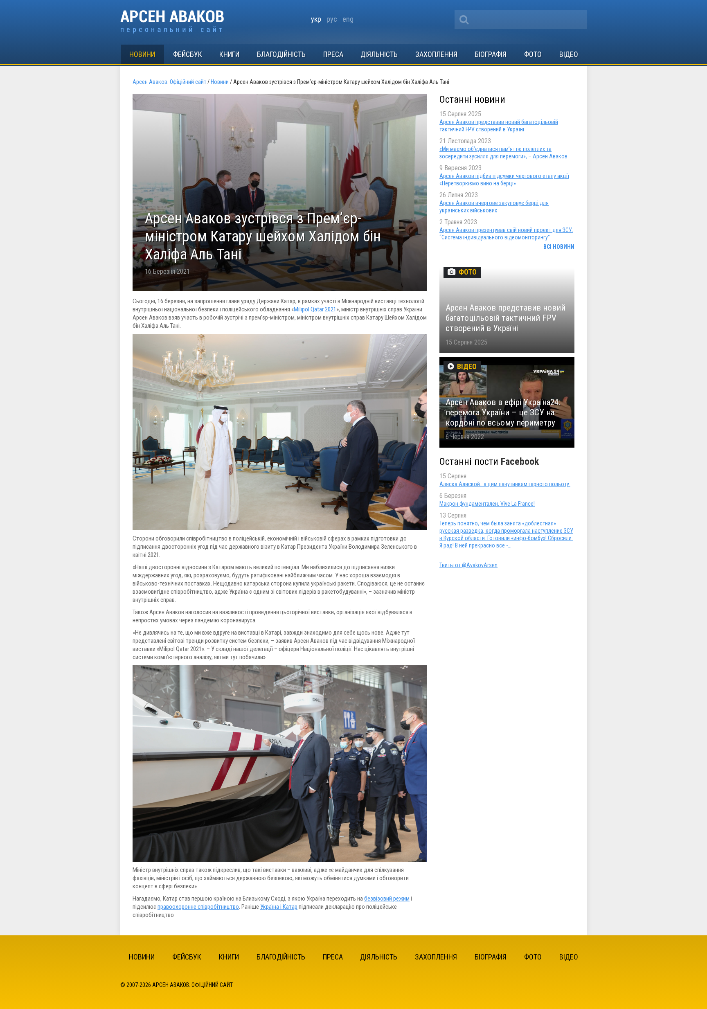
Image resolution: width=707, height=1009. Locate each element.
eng (348, 19)
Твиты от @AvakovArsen (468, 565)
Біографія (491, 54)
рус (331, 19)
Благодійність (281, 54)
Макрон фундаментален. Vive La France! (487, 503)
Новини (142, 54)
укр (316, 19)
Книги (229, 54)
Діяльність (379, 54)
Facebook (520, 461)
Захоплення (436, 54)
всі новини (558, 246)
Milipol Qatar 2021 (315, 309)
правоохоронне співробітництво (198, 906)
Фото (533, 54)
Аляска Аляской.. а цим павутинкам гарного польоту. (504, 484)
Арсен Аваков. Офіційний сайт (172, 22)
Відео (568, 54)
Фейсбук (187, 54)
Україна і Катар (278, 906)
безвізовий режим (387, 898)
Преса (333, 54)
